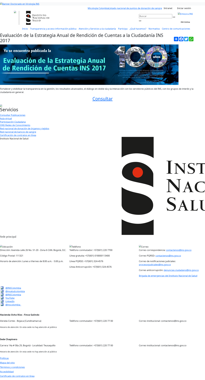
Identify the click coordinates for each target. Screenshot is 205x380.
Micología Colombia (98, 8)
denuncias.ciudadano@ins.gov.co (181, 270)
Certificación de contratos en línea (18, 135)
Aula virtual (6, 118)
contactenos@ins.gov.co (178, 250)
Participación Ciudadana (13, 121)
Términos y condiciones (12, 367)
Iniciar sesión (184, 8)
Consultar (102, 99)
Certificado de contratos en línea (17, 376)
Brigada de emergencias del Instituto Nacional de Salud (168, 275)
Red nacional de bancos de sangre (18, 131)
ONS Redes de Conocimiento (15, 125)
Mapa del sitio (7, 362)
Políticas (4, 358)
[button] (97, 29)
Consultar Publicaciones (12, 115)
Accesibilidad (7, 371)
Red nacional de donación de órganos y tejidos (24, 128)
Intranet (168, 8)
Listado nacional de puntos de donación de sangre (135, 8)
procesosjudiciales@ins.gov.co (155, 264)
